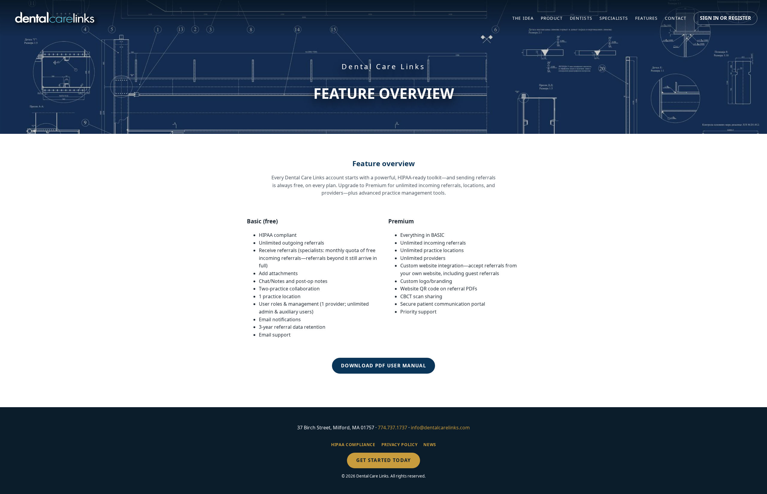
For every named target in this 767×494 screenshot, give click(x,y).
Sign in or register (725, 18)
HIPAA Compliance (353, 444)
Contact (675, 18)
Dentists (581, 18)
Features (646, 18)
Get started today (383, 460)
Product (552, 18)
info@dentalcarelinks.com (440, 427)
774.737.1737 (392, 427)
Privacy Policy (399, 444)
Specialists (614, 18)
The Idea (523, 18)
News (429, 444)
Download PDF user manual (383, 365)
